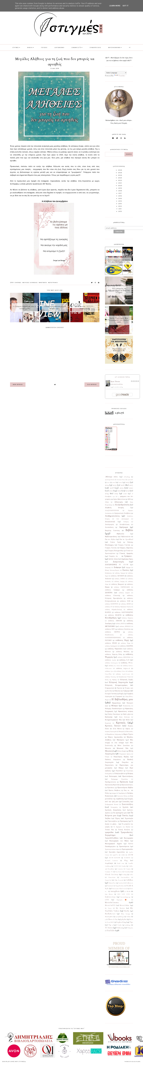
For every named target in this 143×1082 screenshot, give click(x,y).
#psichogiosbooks (109, 479)
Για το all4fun (110, 539)
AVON (130, 855)
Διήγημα (128, 567)
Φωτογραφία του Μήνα (119, 841)
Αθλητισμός (118, 502)
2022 (119, 490)
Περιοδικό (119, 771)
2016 (123, 485)
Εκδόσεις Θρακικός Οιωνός (123, 607)
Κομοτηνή (108, 723)
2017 (131, 485)
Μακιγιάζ (121, 731)
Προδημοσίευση (110, 782)
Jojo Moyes (109, 894)
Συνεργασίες (114, 807)
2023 (127, 490)
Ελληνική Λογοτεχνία (118, 682)
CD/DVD (116, 866)
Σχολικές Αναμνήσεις (113, 810)
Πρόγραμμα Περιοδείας (119, 779)
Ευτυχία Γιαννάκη (111, 694)
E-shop (124, 874)
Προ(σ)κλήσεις (127, 776)
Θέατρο (114, 705)
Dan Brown (119, 872)
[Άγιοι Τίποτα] (108, 386)
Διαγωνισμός (118, 561)
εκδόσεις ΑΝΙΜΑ (120, 578)
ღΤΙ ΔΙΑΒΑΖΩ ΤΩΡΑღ (122, 377)
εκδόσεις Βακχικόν (117, 584)
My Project (108, 908)
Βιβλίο (129, 530)
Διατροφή (107, 567)
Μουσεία (108, 748)
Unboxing (120, 928)
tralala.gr (128, 925)
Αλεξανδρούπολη (122, 504)
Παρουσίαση (109, 765)
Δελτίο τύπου (113, 559)
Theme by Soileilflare (132, 1061)
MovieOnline (124, 905)
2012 (120, 482)
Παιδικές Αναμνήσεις (113, 759)
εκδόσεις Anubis (110, 660)
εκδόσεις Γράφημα (112, 590)
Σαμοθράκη (122, 793)
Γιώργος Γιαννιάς (124, 545)
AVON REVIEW (114, 858)
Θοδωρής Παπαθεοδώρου (113, 709)
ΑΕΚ (129, 499)
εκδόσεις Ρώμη (125, 643)
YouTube (111, 930)
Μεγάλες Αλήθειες (30, 282)
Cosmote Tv (109, 872)
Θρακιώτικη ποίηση (125, 711)
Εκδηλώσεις (108, 573)
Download (127, 872)
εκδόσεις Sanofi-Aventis (123, 674)
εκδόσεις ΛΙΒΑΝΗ (115, 621)
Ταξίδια (107, 818)
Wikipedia (130, 928)
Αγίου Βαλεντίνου (119, 499)
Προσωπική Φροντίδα (112, 785)
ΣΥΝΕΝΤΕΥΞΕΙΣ (95, 47)
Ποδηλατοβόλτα (119, 773)
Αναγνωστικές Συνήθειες (122, 513)
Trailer (119, 925)
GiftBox (129, 880)
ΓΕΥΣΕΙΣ (44, 47)
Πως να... (127, 790)
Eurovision (111, 877)
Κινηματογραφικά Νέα (113, 720)
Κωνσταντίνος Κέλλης (117, 384)
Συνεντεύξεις (127, 804)
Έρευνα (119, 688)
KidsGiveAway (110, 897)
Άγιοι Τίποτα (115, 381)
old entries (92, 384)
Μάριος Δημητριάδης (115, 737)
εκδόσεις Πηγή (122, 640)
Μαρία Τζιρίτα (128, 734)
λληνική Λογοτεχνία (110, 731)
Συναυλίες (126, 802)
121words (130, 480)
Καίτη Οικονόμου (114, 714)
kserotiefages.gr (125, 897)
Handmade (110, 886)
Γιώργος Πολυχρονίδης (115, 551)
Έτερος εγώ (129, 688)
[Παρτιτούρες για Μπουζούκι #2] (119, 363)
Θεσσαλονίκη (126, 706)
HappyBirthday (120, 886)
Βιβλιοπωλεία (125, 537)
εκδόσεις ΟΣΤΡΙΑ (112, 632)
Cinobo (123, 866)
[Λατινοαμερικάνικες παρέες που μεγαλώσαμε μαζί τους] (119, 274)
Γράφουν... (128, 556)
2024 (107, 493)
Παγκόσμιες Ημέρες (121, 757)
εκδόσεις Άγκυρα (120, 573)
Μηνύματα (43, 282)
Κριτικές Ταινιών (113, 725)
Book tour (120, 863)
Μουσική (109, 751)
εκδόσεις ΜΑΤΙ (120, 623)
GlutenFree (112, 883)
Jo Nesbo (127, 891)
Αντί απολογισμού (122, 519)
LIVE (107, 900)
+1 (129, 47)
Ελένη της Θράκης (111, 679)
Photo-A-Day (113, 919)
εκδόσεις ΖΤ (108, 607)
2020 (131, 488)
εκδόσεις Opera (109, 671)
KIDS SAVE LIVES (124, 894)
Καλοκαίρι (109, 717)
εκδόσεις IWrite (127, 663)
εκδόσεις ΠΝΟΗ (111, 643)
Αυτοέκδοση (109, 527)
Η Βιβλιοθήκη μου (122, 699)
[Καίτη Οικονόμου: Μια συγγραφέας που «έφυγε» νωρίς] (119, 334)
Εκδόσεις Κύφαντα (127, 618)
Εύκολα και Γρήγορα (122, 691)
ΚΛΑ (128, 720)
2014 (107, 485)
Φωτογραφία (53, 282)
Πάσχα (121, 768)
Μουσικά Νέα (122, 748)
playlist (123, 919)
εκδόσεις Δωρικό (124, 593)
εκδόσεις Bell (124, 660)
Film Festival (119, 880)
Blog (126, 860)
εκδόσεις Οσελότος (124, 629)
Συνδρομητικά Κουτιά (111, 804)
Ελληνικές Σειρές (126, 680)
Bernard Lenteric (111, 860)
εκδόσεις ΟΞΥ (110, 629)
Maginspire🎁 (123, 900)
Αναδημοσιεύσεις (112, 516)
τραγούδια (109, 832)
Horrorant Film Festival (119, 888)
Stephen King (121, 922)
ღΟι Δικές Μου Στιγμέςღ (16, 1061)
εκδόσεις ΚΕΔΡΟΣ (115, 615)
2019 (12, 282)
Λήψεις (127, 729)
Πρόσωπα (124, 782)
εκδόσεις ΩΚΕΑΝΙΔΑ (124, 657)
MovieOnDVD (110, 905)
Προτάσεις (110, 788)
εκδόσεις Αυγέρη (119, 581)
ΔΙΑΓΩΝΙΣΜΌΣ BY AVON (116, 565)
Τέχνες (117, 818)
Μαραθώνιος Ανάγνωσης (114, 734)
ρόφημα (114, 793)
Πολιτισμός (113, 776)
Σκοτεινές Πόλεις (122, 796)
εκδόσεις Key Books (114, 665)
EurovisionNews (125, 877)
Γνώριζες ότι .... (115, 556)
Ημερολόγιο (116, 703)
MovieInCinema (112, 902)
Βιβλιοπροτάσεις (111, 537)
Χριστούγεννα (124, 846)
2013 (127, 482)
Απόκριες (126, 521)
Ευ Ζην (109, 691)
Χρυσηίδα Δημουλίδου (117, 852)
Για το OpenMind (126, 539)
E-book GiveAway (111, 874)
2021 (111, 490)
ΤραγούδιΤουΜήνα (112, 838)
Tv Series (109, 927)
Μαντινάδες (129, 731)
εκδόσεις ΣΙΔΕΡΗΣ (126, 646)
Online (128, 917)
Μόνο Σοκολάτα (123, 745)
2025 (116, 493)
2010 (108, 482)
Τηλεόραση (124, 821)
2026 (125, 494)
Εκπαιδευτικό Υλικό (125, 677)
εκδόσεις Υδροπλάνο (115, 649)
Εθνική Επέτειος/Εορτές (112, 570)
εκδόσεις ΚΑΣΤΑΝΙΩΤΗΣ (124, 612)
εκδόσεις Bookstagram (111, 663)
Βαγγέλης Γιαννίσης (112, 530)
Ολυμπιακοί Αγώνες (125, 754)
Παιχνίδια (125, 762)
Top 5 (110, 925)
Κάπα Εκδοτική (124, 717)
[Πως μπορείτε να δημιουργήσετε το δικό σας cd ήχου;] (119, 304)
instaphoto (115, 891)
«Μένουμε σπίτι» (111, 477)
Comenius (120, 869)
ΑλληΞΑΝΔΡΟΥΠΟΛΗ (112, 510)
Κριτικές (120, 722)
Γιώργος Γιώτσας (111, 548)
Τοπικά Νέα (109, 830)
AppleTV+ (115, 855)
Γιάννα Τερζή (115, 542)
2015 (114, 485)
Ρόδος (107, 793)
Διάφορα (117, 567)
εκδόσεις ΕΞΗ (125, 601)
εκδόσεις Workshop (110, 677)
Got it (125, 6)
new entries (18, 384)
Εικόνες (18, 282)
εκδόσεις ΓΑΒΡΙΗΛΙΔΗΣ (122, 587)
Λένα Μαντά (117, 729)
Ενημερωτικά (109, 688)
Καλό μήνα (127, 714)
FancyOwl (108, 880)
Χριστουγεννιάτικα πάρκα (112, 849)
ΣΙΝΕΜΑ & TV (76, 47)
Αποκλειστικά (110, 522)
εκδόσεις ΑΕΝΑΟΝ (117, 576)
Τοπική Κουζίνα (124, 830)
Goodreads (121, 883)
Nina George (125, 914)
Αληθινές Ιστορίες (114, 508)
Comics (128, 869)
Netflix (126, 911)
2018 (112, 488)
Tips (131, 922)
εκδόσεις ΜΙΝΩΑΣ (125, 626)
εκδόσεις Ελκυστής (112, 595)
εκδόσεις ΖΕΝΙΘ (126, 604)
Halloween (129, 883)
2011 (113, 482)
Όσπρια (107, 757)
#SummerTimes (121, 479)
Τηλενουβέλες (112, 821)
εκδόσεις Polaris (120, 671)
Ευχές (121, 694)
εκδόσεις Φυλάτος (122, 652)
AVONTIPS (127, 858)
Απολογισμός (109, 524)
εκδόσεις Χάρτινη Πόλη (113, 654)
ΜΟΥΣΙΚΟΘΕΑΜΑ (114, 47)
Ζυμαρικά (118, 696)
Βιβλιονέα (120, 534)
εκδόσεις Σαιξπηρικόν (111, 646)
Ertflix (131, 874)
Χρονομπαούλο (127, 849)
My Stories (120, 908)
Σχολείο (125, 807)
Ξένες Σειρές (122, 751)
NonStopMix (109, 917)
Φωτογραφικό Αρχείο (113, 844)
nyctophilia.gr (119, 917)
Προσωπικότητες (127, 785)
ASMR (123, 855)
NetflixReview (110, 914)
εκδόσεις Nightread (123, 668)
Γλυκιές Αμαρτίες (126, 553)
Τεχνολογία (129, 818)
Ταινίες (125, 815)
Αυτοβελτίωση (124, 524)
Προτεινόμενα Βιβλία (125, 787)
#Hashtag (127, 477)
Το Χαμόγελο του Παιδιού (122, 827)
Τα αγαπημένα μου (120, 813)
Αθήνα (107, 502)
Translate (122, 76)
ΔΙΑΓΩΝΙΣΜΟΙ (59, 47)
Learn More (114, 6)
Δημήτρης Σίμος (127, 559)
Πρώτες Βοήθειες (114, 790)
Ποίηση (130, 773)
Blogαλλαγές (109, 863)
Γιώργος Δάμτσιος (126, 548)
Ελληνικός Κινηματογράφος (116, 685)
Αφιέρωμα (123, 527)
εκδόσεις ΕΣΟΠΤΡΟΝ (111, 604)
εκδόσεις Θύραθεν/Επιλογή (113, 609)
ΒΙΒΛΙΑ (30, 47)
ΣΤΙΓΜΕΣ (16, 47)
